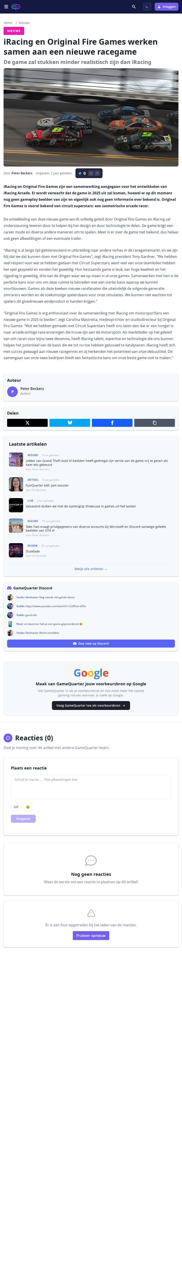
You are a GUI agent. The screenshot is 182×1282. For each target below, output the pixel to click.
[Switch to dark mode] (147, 7)
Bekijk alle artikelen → (91, 569)
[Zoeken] (134, 7)
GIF (16, 807)
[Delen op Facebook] (112, 423)
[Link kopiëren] (154, 423)
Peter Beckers (22, 173)
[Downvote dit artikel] (97, 173)
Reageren (23, 819)
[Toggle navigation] (6, 6)
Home (8, 23)
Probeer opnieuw (91, 935)
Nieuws (24, 23)
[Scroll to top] (172, 1254)
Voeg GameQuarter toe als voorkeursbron (88, 705)
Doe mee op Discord (93, 643)
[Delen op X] (27, 423)
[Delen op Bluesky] (69, 423)
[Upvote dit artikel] (91, 173)
